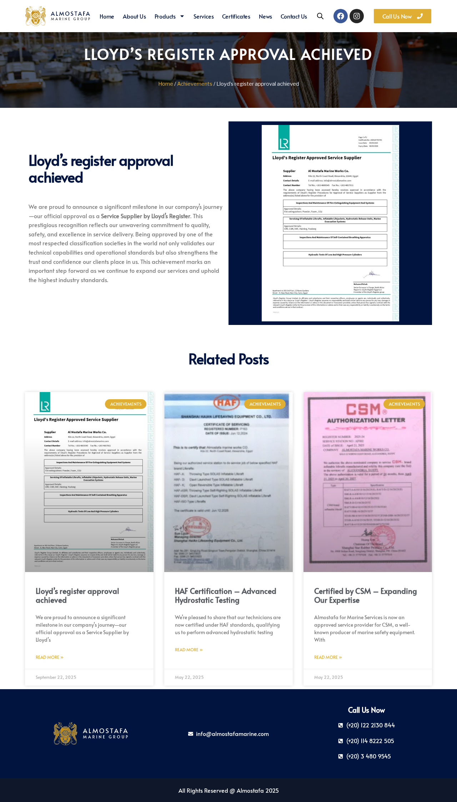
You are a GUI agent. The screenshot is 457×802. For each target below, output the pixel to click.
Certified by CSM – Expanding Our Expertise (365, 595)
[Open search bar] (320, 16)
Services (204, 16)
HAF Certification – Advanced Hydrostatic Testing (225, 595)
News (265, 16)
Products (165, 16)
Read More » (50, 657)
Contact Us (294, 16)
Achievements (194, 84)
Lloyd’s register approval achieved (77, 595)
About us (134, 16)
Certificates (236, 16)
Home (107, 16)
